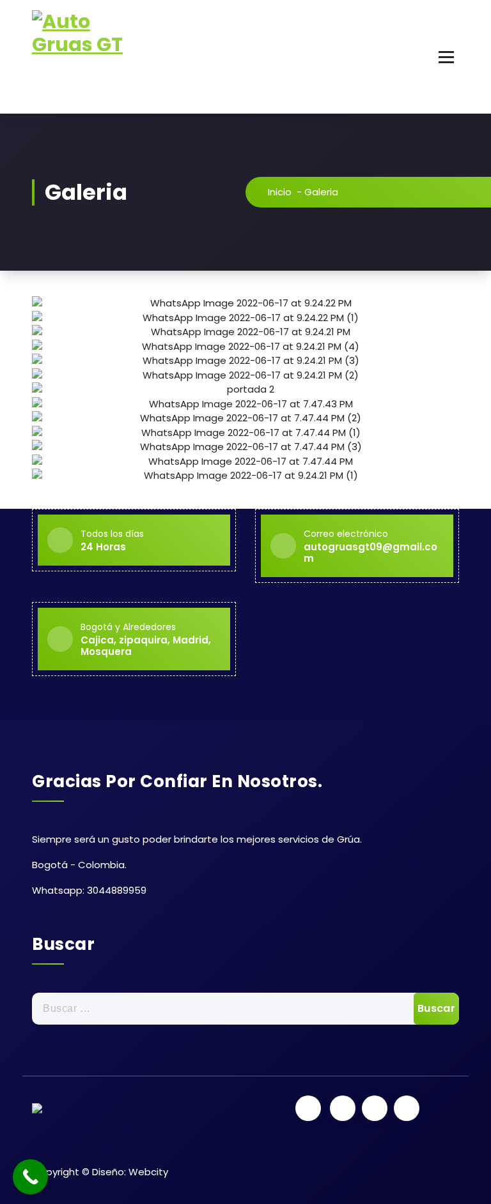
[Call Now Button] (30, 1176)
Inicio (280, 192)
